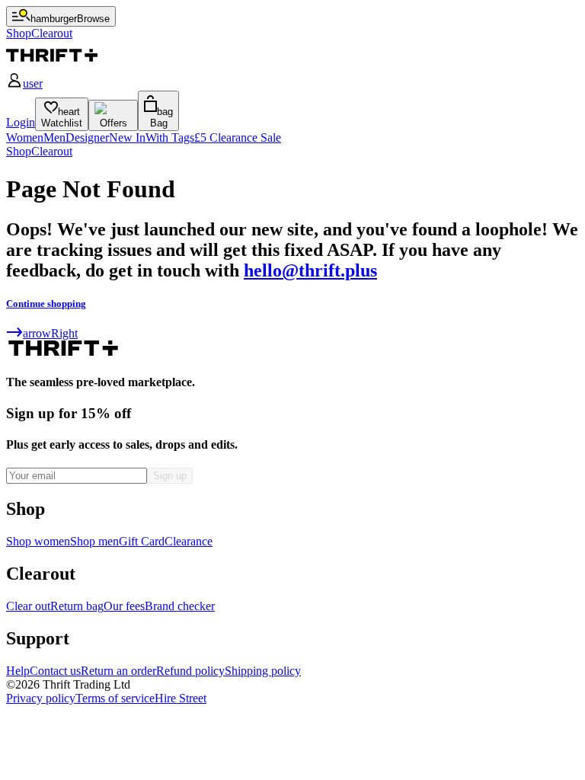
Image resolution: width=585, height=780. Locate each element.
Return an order (118, 670)
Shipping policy (263, 670)
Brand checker (180, 605)
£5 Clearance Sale (237, 137)
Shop (18, 151)
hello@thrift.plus (310, 270)
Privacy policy (40, 698)
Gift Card (142, 541)
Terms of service (115, 698)
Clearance (189, 541)
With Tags (169, 137)
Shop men (94, 541)
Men (54, 137)
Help (18, 670)
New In (127, 137)
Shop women (38, 541)
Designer (87, 137)
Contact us (55, 670)
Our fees (124, 605)
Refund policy (190, 670)
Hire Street (180, 698)
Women (24, 137)
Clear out (28, 605)
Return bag (77, 605)
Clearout (51, 151)
